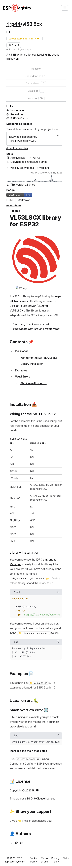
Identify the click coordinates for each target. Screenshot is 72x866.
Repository (17, 114)
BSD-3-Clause (19, 118)
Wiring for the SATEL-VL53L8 (38, 357)
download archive (17, 148)
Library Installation (31, 363)
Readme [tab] (36, 68)
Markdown (24, 200)
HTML (10, 200)
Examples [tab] (35, 90)
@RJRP (19, 843)
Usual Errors (22, 376)
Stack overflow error (33, 383)
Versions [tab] (35, 98)
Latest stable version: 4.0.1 (24, 38)
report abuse (13, 205)
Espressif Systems (15, 861)
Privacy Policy (55, 860)
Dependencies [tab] (35, 76)
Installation (21, 351)
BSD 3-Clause (36, 798)
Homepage (17, 110)
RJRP (35, 790)
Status (66, 858)
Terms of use (44, 860)
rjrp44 (13, 24)
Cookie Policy (33, 860)
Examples (21, 370)
